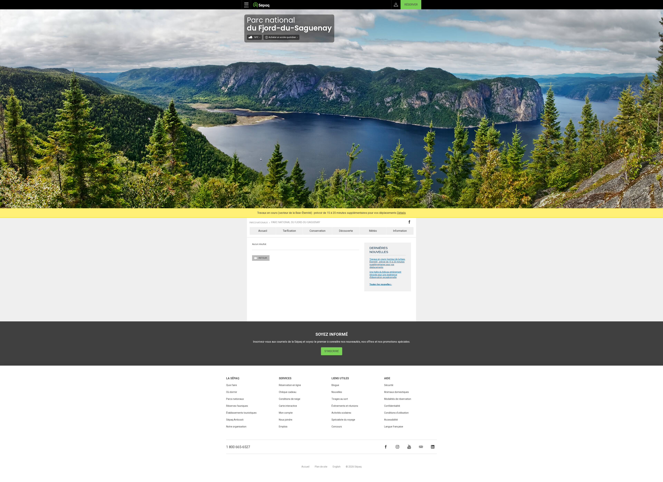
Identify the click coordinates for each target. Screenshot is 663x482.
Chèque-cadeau (287, 392)
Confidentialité (392, 405)
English (336, 466)
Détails (401, 212)
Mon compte (286, 412)
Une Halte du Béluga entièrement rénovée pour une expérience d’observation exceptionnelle (385, 275)
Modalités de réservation (397, 399)
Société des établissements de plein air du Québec (261, 5)
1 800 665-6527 (238, 447)
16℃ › (257, 37)
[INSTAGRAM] (397, 447)
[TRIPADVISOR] (421, 447)
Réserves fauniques (237, 405)
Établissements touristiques (241, 412)
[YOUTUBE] (409, 447)
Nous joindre (285, 419)
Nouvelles (337, 392)
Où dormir (231, 392)
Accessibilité (391, 419)
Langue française (393, 426)
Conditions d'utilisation (396, 412)
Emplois (283, 426)
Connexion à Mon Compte (396, 4)
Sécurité (388, 385)
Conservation (317, 230)
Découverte (346, 230)
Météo (373, 230)
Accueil (262, 230)
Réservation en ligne (290, 385)
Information (400, 230)
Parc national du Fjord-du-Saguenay (295, 222)
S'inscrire (331, 351)
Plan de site (321, 466)
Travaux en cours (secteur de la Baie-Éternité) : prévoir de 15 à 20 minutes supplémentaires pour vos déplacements (387, 263)
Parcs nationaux (258, 223)
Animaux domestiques (396, 392)
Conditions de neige (289, 399)
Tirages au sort (340, 399)
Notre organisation (236, 426)
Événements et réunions (345, 405)
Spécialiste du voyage (343, 419)
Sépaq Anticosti (234, 419)
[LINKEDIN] (433, 447)
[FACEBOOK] (386, 447)
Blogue (335, 385)
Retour (263, 258)
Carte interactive (288, 405)
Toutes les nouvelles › (380, 284)
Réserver (411, 4)
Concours (337, 426)
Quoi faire (231, 385)
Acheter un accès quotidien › (283, 37)
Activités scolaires (341, 412)
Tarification (289, 230)
